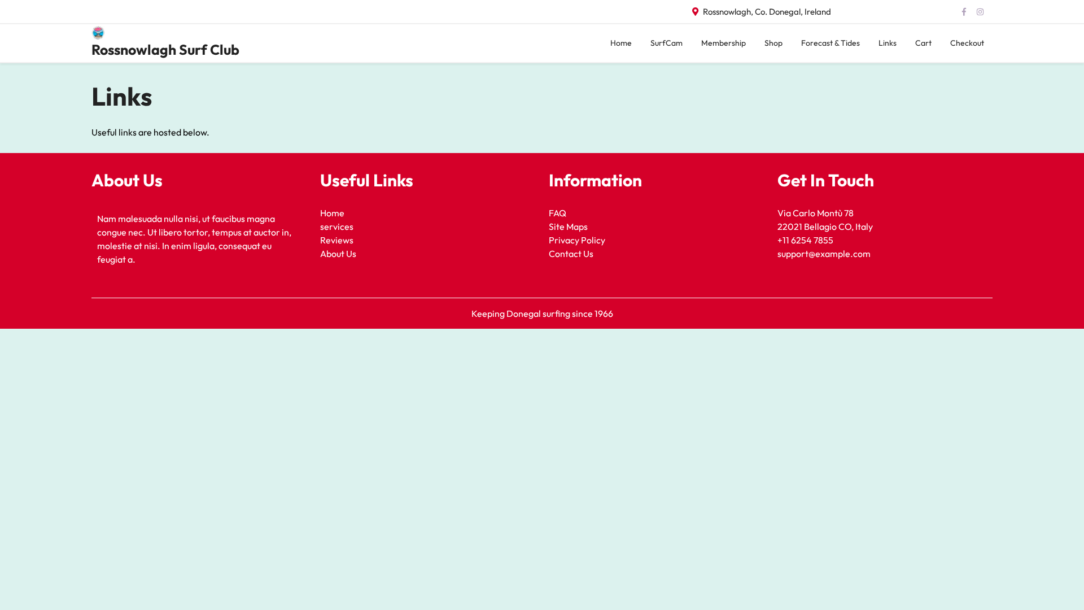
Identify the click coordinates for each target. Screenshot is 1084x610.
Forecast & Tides (830, 43)
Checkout (967, 43)
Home (621, 43)
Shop (773, 43)
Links (887, 43)
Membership (723, 43)
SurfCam (666, 43)
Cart (923, 43)
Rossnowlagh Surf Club (165, 50)
